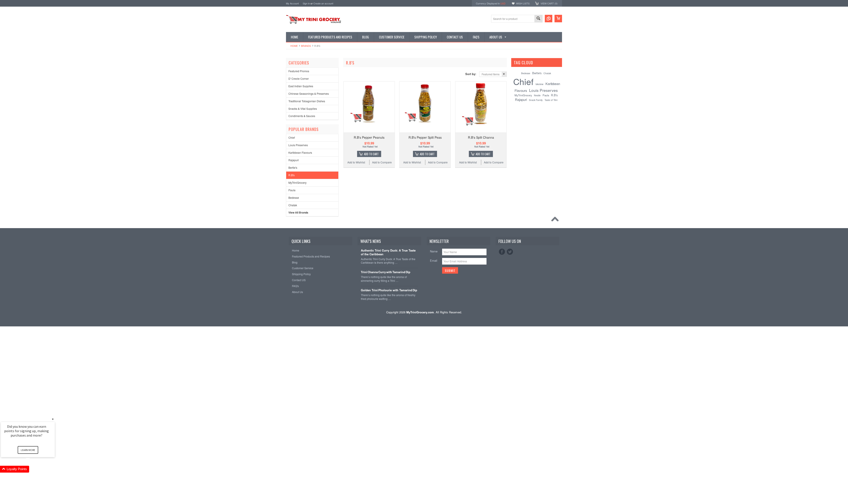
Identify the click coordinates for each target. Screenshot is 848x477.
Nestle (537, 95)
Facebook (502, 252)
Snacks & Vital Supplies (302, 108)
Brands (306, 45)
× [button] (53, 419)
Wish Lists (523, 3)
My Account (292, 3)
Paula (291, 190)
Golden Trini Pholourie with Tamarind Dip (389, 290)
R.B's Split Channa (481, 137)
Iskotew (539, 84)
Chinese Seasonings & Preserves (308, 93)
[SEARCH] (538, 19)
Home (294, 45)
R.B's (291, 175)
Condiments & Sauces (301, 116)
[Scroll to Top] (556, 220)
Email (433, 260)
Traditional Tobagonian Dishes (306, 101)
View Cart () (549, 3)
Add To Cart (371, 154)
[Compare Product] (548, 18)
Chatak (292, 205)
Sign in (306, 3)
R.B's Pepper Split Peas (425, 137)
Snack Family (536, 100)
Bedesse (293, 197)
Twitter (510, 252)
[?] (538, 62)
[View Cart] (558, 18)
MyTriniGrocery (297, 182)
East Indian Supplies (300, 86)
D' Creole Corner (298, 78)
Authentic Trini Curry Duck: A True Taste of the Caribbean (388, 252)
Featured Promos (298, 71)
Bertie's (292, 167)
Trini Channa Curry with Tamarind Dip (385, 272)
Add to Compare (382, 162)
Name (433, 251)
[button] (33, 469)
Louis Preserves (298, 145)
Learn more (28, 450)
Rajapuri (293, 160)
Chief (291, 137)
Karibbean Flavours (300, 152)
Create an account (323, 3)
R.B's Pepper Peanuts (369, 137)
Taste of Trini (551, 100)
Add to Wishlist (356, 162)
